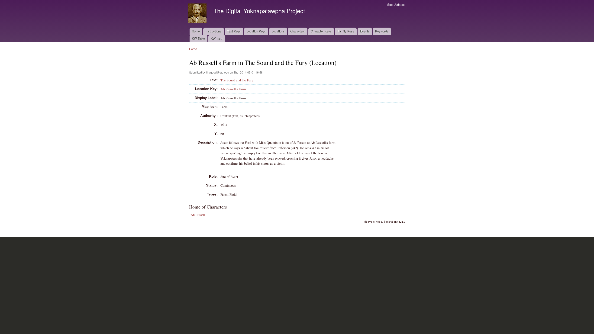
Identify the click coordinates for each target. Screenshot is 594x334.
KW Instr (217, 38)
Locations (278, 31)
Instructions (213, 31)
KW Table (198, 38)
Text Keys (234, 31)
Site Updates (396, 4)
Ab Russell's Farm (233, 89)
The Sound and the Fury (236, 80)
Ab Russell (198, 214)
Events (365, 31)
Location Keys (256, 31)
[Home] (198, 14)
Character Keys (321, 31)
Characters (297, 31)
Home (196, 31)
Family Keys (345, 31)
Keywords (381, 31)
